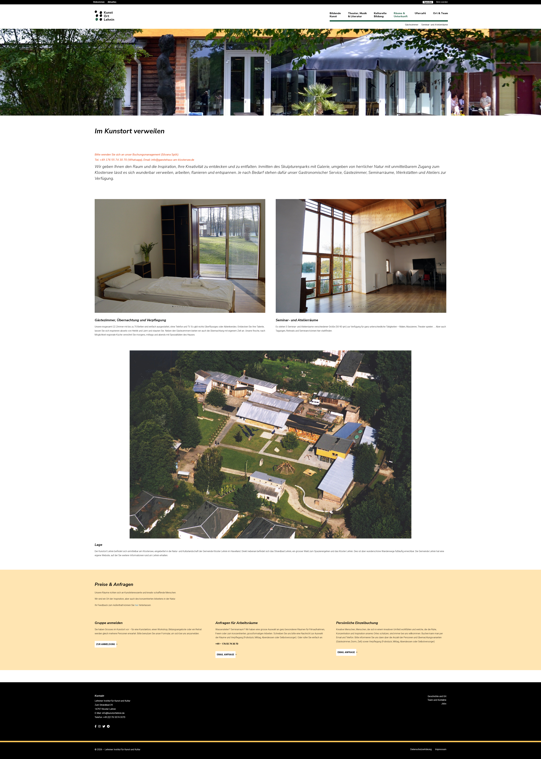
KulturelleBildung (380, 15)
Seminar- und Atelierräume (434, 25)
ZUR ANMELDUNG (105, 644)
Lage (98, 544)
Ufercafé (420, 13)
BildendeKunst (335, 15)
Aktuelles (112, 2)
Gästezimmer (411, 25)
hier (136, 605)
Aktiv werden (442, 2)
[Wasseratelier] (361, 312)
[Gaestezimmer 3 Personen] (180, 312)
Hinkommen (99, 2)
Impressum (440, 749)
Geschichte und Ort (437, 696)
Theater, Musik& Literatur (357, 15)
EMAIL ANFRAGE (225, 654)
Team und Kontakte (437, 700)
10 (370, 306)
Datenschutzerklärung (421, 749)
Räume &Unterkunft (401, 15)
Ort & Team (440, 13)
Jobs (443, 703)
